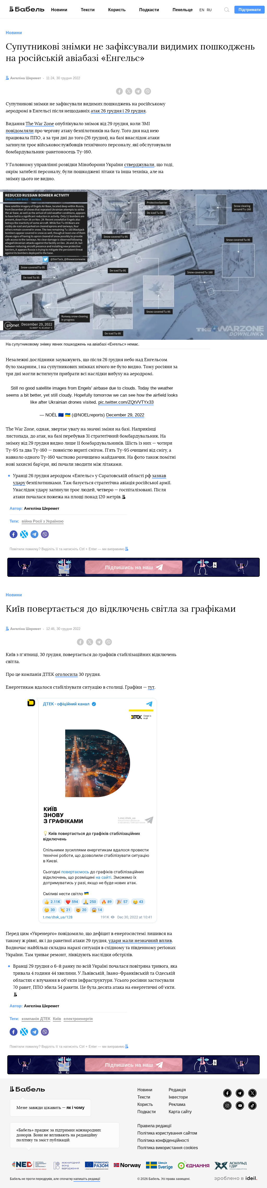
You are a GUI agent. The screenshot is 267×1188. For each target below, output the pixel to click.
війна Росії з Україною (43, 521)
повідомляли (20, 131)
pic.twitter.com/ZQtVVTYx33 (126, 402)
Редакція (177, 1090)
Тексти (88, 10)
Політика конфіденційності (163, 1140)
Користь (117, 10)
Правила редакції (154, 1126)
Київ (57, 1018)
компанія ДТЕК (36, 1018)
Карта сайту (180, 1112)
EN (201, 10)
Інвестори (178, 1097)
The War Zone (40, 124)
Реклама (177, 1104)
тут (151, 687)
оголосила (66, 674)
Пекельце (183, 10)
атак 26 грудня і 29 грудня (118, 111)
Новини (59, 10)
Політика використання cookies (167, 1147)
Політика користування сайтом (167, 1133)
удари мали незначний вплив (140, 940)
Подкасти (149, 10)
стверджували (139, 164)
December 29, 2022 (125, 415)
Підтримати (250, 9)
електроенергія (78, 1018)
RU (209, 10)
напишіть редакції (87, 1179)
